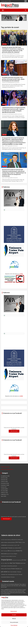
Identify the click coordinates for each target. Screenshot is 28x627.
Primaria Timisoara (15, 568)
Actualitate (3, 476)
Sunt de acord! (14, 431)
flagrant (15, 553)
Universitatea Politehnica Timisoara (7, 577)
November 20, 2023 (6, 114)
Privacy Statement (14, 625)
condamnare (4, 545)
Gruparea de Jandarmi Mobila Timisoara (8, 556)
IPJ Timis (24, 560)
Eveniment (3, 485)
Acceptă (14, 614)
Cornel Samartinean (10, 545)
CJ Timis (23, 542)
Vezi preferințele (14, 622)
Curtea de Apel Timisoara (6, 548)
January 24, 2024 (5, 82)
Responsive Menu (25, 1)
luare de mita (22, 563)
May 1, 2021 (4, 145)
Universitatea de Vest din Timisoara (15, 574)
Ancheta (4, 104)
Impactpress (6, 559)
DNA (9, 550)
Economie (3, 483)
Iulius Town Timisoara (15, 563)
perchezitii (15, 565)
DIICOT (19, 547)
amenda (18, 539)
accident (2, 539)
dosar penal (3, 553)
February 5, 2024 (5, 53)
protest (21, 568)
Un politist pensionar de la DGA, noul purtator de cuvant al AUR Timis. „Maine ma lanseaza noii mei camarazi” (13, 79)
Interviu (2, 487)
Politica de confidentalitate (7, 469)
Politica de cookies (5, 467)
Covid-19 (15, 545)
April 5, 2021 (4, 177)
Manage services (14, 611)
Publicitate (3, 494)
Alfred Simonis (14, 539)
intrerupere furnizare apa (17, 560)
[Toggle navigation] (3, 10)
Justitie (4, 134)
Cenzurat (3, 479)
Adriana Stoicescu (8, 539)
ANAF (22, 539)
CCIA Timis (18, 542)
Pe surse (3, 490)
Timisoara (19, 571)
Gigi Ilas (11, 53)
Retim (9, 571)
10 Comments (16, 53)
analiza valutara (4, 542)
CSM (18, 545)
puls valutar (4, 571)
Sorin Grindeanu (13, 571)
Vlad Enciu (13, 114)
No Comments (19, 114)
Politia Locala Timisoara (6, 568)
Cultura (2, 481)
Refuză (14, 618)
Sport (2, 496)
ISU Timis (3, 563)
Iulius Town (7, 563)
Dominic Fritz (19, 550)
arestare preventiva (11, 542)
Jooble (21, 273)
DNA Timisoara (13, 550)
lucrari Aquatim (4, 565)
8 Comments (16, 82)
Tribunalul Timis (4, 574)
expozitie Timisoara (10, 553)
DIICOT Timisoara (4, 550)
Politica (4, 44)
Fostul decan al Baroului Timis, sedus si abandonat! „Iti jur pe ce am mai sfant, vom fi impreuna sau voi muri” (13, 586)
